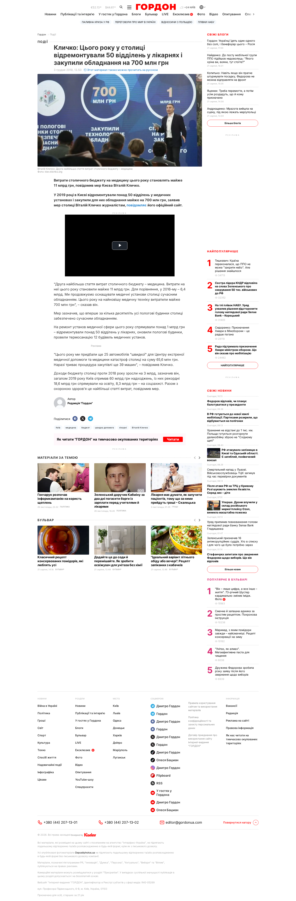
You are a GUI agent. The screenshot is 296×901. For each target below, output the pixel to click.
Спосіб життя (47, 757)
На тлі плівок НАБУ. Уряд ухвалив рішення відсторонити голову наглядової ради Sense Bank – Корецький (236, 310)
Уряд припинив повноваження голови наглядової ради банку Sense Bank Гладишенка (232, 525)
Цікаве (42, 779)
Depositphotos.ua (85, 852)
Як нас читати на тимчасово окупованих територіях (241, 739)
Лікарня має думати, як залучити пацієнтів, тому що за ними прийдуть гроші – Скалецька (176, 498)
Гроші (175, 507)
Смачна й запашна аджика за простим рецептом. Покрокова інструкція (236, 614)
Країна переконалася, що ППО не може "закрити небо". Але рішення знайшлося (232, 266)
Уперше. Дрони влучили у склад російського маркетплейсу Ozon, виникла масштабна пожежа (232, 507)
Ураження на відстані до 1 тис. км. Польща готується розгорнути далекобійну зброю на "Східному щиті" (230, 435)
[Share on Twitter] (82, 419)
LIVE (165, 14)
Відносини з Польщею (176, 22)
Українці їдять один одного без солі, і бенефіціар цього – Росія (231, 42)
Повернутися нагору (237, 822)
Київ (58, 427)
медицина (71, 427)
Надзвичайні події (50, 765)
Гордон (42, 34)
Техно (42, 750)
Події (53, 34)
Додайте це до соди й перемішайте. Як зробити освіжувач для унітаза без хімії (118, 561)
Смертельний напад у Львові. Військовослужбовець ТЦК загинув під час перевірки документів (231, 473)
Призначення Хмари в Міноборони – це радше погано (232, 331)
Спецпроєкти (84, 787)
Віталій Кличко (140, 427)
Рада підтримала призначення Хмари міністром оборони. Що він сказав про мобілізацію (236, 350)
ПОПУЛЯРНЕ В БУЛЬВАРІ (227, 579)
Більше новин (233, 569)
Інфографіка (46, 772)
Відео (213, 14)
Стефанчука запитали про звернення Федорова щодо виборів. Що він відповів (232, 558)
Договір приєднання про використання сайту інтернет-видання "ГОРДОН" (202, 740)
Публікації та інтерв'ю (77, 14)
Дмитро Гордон (168, 706)
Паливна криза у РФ (95, 22)
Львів (116, 713)
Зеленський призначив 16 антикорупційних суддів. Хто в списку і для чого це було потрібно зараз (232, 541)
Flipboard (163, 775)
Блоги (136, 14)
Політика (65, 507)
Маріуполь (120, 750)
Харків (117, 735)
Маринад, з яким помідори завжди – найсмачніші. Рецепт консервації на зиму (235, 633)
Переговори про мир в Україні (135, 22)
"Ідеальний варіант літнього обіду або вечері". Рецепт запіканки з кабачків (172, 561)
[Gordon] (156, 7)
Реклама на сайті (237, 720)
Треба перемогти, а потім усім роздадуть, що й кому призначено (230, 94)
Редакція (232, 713)
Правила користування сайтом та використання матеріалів (202, 706)
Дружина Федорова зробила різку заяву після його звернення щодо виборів (234, 671)
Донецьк (119, 728)
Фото (201, 14)
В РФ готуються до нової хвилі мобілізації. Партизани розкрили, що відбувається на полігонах (232, 417)
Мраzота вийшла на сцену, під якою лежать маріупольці (232, 110)
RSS (159, 783)
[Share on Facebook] (75, 419)
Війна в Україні (47, 705)
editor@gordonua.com (184, 822)
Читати (173, 439)
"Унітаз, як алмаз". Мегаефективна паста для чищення (232, 652)
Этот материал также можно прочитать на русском (122, 69)
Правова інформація (240, 728)
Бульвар (151, 14)
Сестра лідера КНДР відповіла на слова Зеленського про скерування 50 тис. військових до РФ (236, 288)
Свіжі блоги (218, 34)
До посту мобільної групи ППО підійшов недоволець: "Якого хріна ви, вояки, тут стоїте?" (232, 58)
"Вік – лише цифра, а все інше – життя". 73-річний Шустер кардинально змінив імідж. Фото (236, 594)
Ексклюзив (181, 14)
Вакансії (231, 705)
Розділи (80, 698)
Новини (50, 14)
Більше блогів (233, 123)
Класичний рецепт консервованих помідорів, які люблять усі (60, 561)
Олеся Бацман (167, 760)
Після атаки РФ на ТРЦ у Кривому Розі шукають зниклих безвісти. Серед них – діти (230, 489)
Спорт (42, 735)
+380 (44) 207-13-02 (121, 822)
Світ (40, 728)
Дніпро (117, 742)
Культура (44, 742)
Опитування (231, 14)
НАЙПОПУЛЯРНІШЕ (222, 251)
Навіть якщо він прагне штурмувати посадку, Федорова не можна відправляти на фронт (230, 76)
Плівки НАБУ (206, 22)
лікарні (123, 427)
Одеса (117, 720)
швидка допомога (104, 427)
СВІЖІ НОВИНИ (219, 390)
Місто (116, 698)
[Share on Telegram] (90, 419)
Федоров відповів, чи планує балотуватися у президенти (227, 402)
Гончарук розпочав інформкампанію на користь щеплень (60, 498)
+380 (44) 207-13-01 (60, 822)
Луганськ (119, 757)
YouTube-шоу (84, 779)
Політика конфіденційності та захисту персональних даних (201, 722)
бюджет (85, 427)
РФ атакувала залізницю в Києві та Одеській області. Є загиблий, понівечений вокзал (232, 455)
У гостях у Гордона (113, 14)
